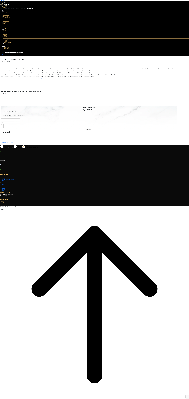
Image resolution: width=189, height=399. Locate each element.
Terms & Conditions (27, 207)
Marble (3, 11)
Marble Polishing (6, 15)
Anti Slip (3, 188)
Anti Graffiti (3, 189)
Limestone (5, 24)
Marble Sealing (5, 16)
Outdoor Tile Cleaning (7, 42)
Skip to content (2, 0)
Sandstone (5, 25)
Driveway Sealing (6, 48)
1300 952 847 (23, 8)
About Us (3, 178)
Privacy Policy (21, 207)
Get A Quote (30, 8)
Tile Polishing (5, 40)
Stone (3, 18)
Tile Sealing (5, 41)
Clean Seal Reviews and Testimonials (8, 179)
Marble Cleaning (6, 12)
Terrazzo (4, 28)
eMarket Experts (15, 207)
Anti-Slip (3, 43)
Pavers (3, 29)
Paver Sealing (5, 31)
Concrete (3, 46)
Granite (4, 23)
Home (3, 10)
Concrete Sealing (6, 47)
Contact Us (3, 49)
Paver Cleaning (6, 30)
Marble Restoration (6, 17)
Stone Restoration (6, 21)
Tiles (2, 37)
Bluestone (5, 22)
